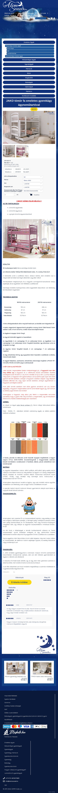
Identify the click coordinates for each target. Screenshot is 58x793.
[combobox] (33, 177)
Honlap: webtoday (52, 791)
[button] (15, 194)
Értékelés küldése (19, 582)
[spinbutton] (10, 195)
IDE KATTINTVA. (17, 478)
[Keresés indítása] (34, 18)
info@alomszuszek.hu (12, 781)
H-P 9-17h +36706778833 (13, 18)
